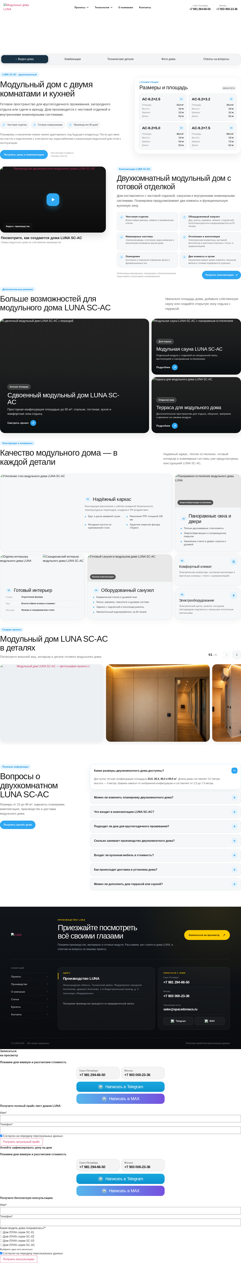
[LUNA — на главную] (20, 7)
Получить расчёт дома (18, 824)
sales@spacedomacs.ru (180, 1009)
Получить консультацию (18, 1259)
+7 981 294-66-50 (176, 982)
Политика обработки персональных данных (208, 1043)
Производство (19, 984)
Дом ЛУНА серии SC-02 (18, 1236)
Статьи (15, 999)
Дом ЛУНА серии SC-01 (18, 1232)
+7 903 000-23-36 (176, 996)
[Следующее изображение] (237, 655)
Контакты (145, 7)
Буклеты (16, 1006)
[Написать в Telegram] (0, 904)
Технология (102, 7)
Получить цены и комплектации (24, 154)
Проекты (79, 7)
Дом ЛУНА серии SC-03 (18, 1240)
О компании (125, 7)
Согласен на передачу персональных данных (32, 1136)
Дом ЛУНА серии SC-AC (18, 1245)
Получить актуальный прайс (21, 1141)
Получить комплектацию (221, 275)
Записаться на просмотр (207, 935)
